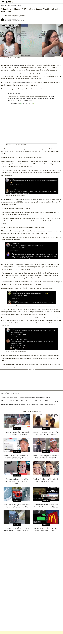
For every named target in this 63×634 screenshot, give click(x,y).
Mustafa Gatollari (12, 19)
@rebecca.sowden (24, 82)
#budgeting (11, 98)
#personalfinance (48, 98)
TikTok (19, 5)
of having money (16, 65)
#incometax (27, 98)
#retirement (21, 100)
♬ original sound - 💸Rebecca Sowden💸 (21, 103)
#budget (51, 97)
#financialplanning (37, 98)
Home (2, 5)
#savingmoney (12, 100)
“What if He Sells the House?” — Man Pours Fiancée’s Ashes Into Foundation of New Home (26, 397)
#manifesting (20, 98)
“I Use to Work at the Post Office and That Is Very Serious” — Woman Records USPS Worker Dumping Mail (30, 401)
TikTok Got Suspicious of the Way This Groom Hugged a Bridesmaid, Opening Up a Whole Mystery (28, 404)
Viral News (8, 5)
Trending (14, 5)
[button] (61, 2)
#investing (28, 100)
